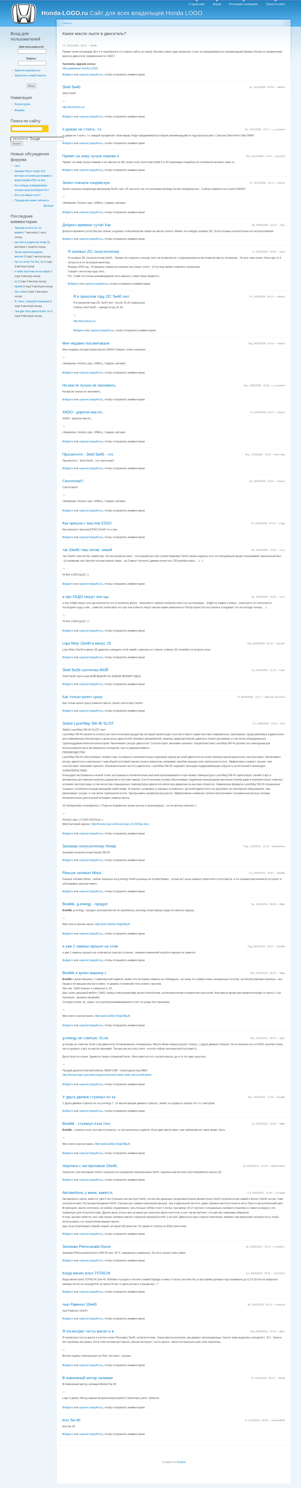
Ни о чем (20, 291)
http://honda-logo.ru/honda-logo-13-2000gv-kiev (120, 824)
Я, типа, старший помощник (32, 301)
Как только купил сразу (82, 697)
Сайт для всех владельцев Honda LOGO (121, 13)
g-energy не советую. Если (85, 1038)
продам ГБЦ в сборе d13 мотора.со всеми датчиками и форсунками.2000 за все (33, 176)
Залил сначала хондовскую (86, 183)
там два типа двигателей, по (32, 311)
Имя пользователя (32, 46)
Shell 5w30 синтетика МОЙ (85, 670)
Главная (66, 23)
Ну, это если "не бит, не (29, 261)
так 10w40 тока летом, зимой (87, 550)
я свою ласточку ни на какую (32, 271)
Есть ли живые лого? (28, 195)
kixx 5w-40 (71, 1420)
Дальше (49, 205)
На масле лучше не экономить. (89, 385)
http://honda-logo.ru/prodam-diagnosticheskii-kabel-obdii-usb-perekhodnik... (107, 1074)
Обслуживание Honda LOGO (80, 68)
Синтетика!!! (73, 481)
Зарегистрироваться (27, 70)
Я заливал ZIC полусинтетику (93, 251)
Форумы (20, 110)
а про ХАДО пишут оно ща (85, 597)
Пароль (32, 58)
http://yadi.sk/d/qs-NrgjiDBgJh (112, 924)
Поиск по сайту (275, 4)
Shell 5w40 (71, 87)
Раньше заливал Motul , (82, 873)
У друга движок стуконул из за (88, 1097)
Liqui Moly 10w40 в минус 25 (86, 643)
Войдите (67, 74)
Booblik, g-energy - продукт (85, 904)
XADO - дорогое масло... (83, 412)
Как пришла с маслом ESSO (86, 523)
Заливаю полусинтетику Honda (89, 846)
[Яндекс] (15, 128)
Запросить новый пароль (30, 75)
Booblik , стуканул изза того (86, 1123)
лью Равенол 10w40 (79, 1304)
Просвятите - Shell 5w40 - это (87, 454)
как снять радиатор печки (30, 242)
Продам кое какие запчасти (32, 200)
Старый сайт (196, 4)
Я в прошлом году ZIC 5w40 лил (101, 296)
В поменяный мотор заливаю (87, 1378)
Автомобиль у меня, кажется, (87, 1193)
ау (16, 281)
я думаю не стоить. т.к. (82, 129)
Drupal (181, 1462)
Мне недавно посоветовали (86, 343)
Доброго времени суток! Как (86, 225)
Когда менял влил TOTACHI (86, 1273)
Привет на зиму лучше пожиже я (90, 156)
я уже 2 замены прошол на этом (90, 946)
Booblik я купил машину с (84, 973)
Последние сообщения (243, 4)
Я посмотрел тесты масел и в (88, 1331)
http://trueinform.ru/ (73, 107)
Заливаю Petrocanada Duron (86, 1246)
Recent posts (22, 104)
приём (18, 286)
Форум (217, 4)
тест (17, 165)
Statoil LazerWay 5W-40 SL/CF (88, 723)
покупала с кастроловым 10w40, (90, 1166)
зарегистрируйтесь (91, 74)
